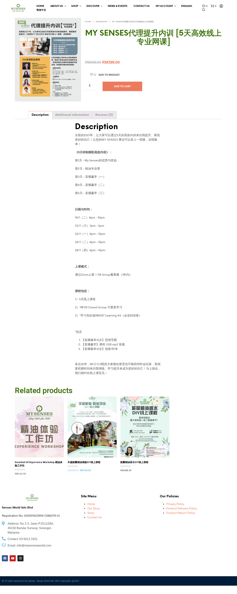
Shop (74, 6)
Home (40, 6)
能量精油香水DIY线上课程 (134, 462)
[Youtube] (13, 558)
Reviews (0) (104, 114)
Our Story (93, 508)
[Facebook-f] (5, 558)
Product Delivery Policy (181, 508)
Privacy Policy (175, 504)
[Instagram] (20, 558)
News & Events (117, 6)
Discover (92, 6)
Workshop (101, 22)
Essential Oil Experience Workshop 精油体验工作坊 (38, 464)
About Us (56, 6)
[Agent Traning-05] (48, 59)
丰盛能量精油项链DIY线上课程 (84, 462)
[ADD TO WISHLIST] (39, 452)
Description (40, 114)
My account (164, 6)
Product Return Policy (180, 512)
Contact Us (141, 6)
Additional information (72, 114)
